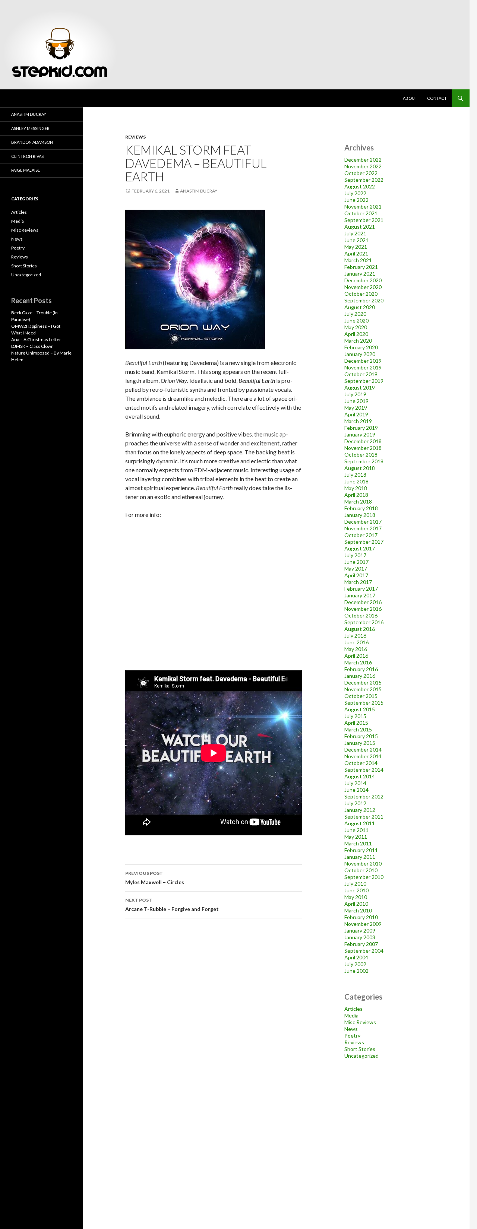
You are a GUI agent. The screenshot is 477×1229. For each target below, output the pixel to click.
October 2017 (361, 535)
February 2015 (361, 736)
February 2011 (361, 850)
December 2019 (363, 361)
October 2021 (361, 213)
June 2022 (356, 200)
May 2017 (355, 568)
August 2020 (359, 307)
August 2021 (359, 226)
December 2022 (363, 159)
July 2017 (355, 555)
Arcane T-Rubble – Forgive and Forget (172, 904)
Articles (353, 1009)
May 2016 (355, 649)
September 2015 (363, 702)
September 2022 (363, 180)
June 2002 (356, 971)
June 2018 (356, 481)
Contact (437, 98)
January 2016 (359, 676)
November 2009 (363, 924)
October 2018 (361, 454)
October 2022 (361, 173)
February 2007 (361, 944)
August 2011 (359, 823)
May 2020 (355, 327)
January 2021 (359, 273)
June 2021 (356, 240)
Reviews (135, 137)
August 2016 (359, 629)
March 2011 (358, 843)
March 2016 (358, 662)
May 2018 (355, 488)
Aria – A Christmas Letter (36, 339)
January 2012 (359, 810)
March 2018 (358, 501)
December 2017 (363, 521)
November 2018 (363, 448)
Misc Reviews (360, 1022)
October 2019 (361, 374)
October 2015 (361, 696)
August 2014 (359, 776)
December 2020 (363, 280)
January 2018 (359, 515)
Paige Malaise (25, 170)
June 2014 (356, 790)
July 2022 (355, 193)
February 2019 (361, 428)
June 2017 (356, 562)
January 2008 (359, 937)
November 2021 (363, 206)
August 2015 (359, 709)
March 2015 (358, 729)
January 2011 (359, 857)
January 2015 (359, 743)
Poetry (352, 1035)
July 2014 (355, 783)
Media (351, 1015)
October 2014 (361, 763)
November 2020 (363, 287)
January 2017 (359, 595)
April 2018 (356, 495)
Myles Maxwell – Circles (154, 877)
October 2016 (361, 615)
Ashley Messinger (30, 128)
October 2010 (361, 870)
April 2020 (356, 334)
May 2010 (355, 897)
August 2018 (359, 468)
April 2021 (356, 253)
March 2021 (358, 260)
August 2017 (359, 548)
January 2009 (359, 930)
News (351, 1029)
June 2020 (356, 320)
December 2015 (363, 682)
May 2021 (355, 247)
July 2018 (355, 474)
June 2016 (356, 642)
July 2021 (355, 233)
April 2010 (356, 904)
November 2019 (363, 367)
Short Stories (359, 1049)
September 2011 (363, 816)
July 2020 (355, 314)
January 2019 (359, 434)
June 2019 (356, 401)
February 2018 (361, 508)
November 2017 (363, 528)
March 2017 (358, 582)
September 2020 (363, 300)
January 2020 (359, 354)
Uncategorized (361, 1055)
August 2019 (359, 387)
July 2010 (355, 883)
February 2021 (361, 267)
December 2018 (363, 441)
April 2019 (356, 414)
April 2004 (356, 957)
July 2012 (355, 803)
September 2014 (363, 769)
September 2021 (363, 220)
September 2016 (363, 622)
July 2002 (355, 964)
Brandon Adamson (32, 142)
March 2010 (358, 910)
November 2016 (363, 609)
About (410, 98)
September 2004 (363, 950)
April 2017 (356, 575)
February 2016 (361, 669)
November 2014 (363, 756)
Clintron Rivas (27, 156)
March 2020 (358, 340)
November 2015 (363, 689)
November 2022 (363, 166)
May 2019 (355, 407)
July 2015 (355, 716)
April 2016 (356, 655)
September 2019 (363, 381)
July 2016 (355, 635)
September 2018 (363, 461)
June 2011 (356, 830)
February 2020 (361, 347)
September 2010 (363, 877)
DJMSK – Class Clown (32, 346)
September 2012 (363, 796)
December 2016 (363, 602)
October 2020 (361, 293)
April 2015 (356, 723)
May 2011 (355, 836)
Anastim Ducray (198, 191)
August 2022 (359, 186)
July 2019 (355, 394)
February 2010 (361, 917)
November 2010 (363, 863)
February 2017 (361, 588)
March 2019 (358, 421)
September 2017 (363, 542)
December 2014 (363, 749)
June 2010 (356, 890)
